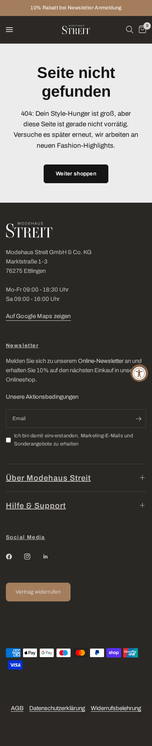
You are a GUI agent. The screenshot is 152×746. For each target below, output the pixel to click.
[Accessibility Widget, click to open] (139, 373)
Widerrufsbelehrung (116, 708)
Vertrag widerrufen (38, 592)
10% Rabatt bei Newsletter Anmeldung (76, 8)
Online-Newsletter (101, 361)
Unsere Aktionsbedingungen (42, 397)
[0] (141, 29)
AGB (17, 708)
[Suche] (129, 29)
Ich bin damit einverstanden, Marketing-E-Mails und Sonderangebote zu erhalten (73, 440)
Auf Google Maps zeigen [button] (38, 316)
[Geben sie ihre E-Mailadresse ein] (138, 418)
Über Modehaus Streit (48, 478)
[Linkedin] (51, 556)
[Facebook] (14, 556)
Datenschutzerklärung (57, 708)
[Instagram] (32, 556)
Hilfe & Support (36, 505)
